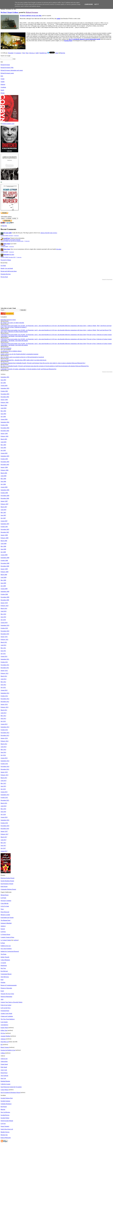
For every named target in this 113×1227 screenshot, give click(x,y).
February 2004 (4, 402)
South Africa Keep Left (7, 1129)
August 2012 (4, 690)
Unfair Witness (4, 1089)
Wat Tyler (3, 968)
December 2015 (5, 800)
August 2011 (4, 656)
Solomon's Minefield (6, 923)
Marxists (3, 1109)
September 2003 (5, 388)
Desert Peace (4, 1072)
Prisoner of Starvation (6, 988)
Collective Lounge (5, 1084)
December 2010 (5, 634)
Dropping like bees (6, 274)
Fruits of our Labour (6, 1005)
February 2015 (4, 775)
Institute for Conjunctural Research (10, 951)
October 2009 (4, 594)
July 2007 (3, 518)
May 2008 (3, 546)
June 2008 (3, 549)
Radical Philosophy (6, 1137)
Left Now (3, 931)
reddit (37, 53)
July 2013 (3, 721)
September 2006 (5, 490)
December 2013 (5, 735)
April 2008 (3, 543)
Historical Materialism (6, 996)
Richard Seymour (32, 12)
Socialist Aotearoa (5, 1101)
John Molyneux (5, 976)
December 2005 (5, 464)
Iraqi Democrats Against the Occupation (11, 1087)
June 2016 (3, 811)
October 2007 (4, 526)
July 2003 (3, 382)
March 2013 (4, 710)
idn (4, 245)
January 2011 (4, 636)
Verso (2, 909)
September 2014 (5, 761)
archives (16, 940)
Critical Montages (5, 960)
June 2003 (3, 380)
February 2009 (4, 571)
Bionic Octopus (5, 1047)
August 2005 (4, 453)
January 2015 (4, 772)
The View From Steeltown (8, 1019)
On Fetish (3, 265)
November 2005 (5, 461)
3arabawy (3, 926)
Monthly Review (5, 1132)
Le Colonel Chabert (6, 940)
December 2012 (5, 701)
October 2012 (4, 696)
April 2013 (3, 713)
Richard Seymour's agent (7, 73)
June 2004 (3, 413)
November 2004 (5, 428)
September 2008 (5, 557)
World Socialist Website (7, 1120)
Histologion (4, 965)
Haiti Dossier (4, 886)
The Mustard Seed (5, 920)
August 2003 (4, 385)
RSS (2, 76)
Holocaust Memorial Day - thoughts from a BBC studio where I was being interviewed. (23, 360)
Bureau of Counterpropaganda (9, 985)
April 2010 (3, 611)
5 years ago (11, 246)
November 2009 (5, 597)
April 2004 (3, 408)
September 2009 (5, 591)
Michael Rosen (5, 895)
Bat (1, 1044)
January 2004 (4, 399)
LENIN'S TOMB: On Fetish (7, 235)
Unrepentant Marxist (6, 974)
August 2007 (4, 521)
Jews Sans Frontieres (6, 948)
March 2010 (4, 608)
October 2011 (4, 662)
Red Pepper (4, 1106)
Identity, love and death (7, 268)
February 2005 (4, 436)
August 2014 (4, 758)
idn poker (58, 249)
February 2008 (4, 538)
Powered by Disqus (6, 260)
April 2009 (3, 577)
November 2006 (5, 495)
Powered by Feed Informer (107, 279)
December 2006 (5, 498)
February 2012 (4, 673)
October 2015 (4, 797)
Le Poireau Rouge (5, 934)
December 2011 (5, 667)
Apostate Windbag (5, 1036)
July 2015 (3, 789)
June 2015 (3, 786)
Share (56, 53)
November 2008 (5, 563)
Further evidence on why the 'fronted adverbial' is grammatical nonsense (19, 354)
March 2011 (4, 642)
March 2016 (4, 803)
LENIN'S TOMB (4, 246)
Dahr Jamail (4, 1067)
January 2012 (4, 670)
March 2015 (4, 777)
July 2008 (3, 552)
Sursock (3, 929)
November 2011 (5, 665)
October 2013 (4, 729)
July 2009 (3, 586)
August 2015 (4, 792)
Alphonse (3, 1039)
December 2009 (5, 600)
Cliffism (3, 1053)
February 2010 (4, 605)
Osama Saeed (4, 1064)
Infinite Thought (5, 957)
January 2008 (4, 535)
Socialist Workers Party (7, 1098)
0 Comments (17, 53)
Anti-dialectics (4, 1024)
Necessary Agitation (6, 900)
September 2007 (5, 523)
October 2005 (4, 459)
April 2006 (3, 476)
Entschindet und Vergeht (7, 917)
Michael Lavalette (5, 914)
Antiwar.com (4, 1058)
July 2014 (3, 755)
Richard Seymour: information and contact (12, 70)
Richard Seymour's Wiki (7, 67)
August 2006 (4, 487)
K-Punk (3, 943)
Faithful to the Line (6, 945)
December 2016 (5, 828)
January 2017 (4, 831)
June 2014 (3, 752)
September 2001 (5, 377)
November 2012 (5, 698)
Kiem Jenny (7, 243)
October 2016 (4, 823)
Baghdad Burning (5, 1081)
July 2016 (3, 814)
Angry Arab (4, 1070)
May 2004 (3, 411)
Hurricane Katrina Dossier (7, 878)
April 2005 (3, 442)
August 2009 (4, 588)
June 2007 (3, 515)
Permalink (10, 53)
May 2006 (3, 478)
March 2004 (4, 405)
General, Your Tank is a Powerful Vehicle (11, 1002)
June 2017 (3, 845)
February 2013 (4, 707)
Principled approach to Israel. (8, 319)
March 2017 (4, 837)
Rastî (2, 979)
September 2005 (5, 456)
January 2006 (4, 467)
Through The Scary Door (7, 993)
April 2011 (3, 645)
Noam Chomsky (5, 1126)
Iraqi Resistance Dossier (7, 883)
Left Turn (3, 1123)
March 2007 (4, 507)
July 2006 (3, 484)
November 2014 (5, 766)
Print (23, 53)
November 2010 (5, 631)
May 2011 (3, 648)
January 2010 (4, 602)
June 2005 (3, 447)
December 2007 (5, 532)
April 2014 (3, 746)
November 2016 (5, 825)
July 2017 (3, 848)
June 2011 (3, 650)
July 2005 (3, 450)
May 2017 (3, 842)
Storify (2, 90)
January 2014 (4, 738)
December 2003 (5, 396)
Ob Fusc (3, 1033)
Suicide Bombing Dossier (7, 881)
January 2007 (4, 501)
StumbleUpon (43, 53)
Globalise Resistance (6, 1103)
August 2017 (4, 851)
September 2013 (5, 727)
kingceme (6, 254)
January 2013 (4, 704)
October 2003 (4, 391)
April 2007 (3, 509)
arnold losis (7, 238)
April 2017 (3, 840)
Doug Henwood (5, 912)
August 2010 (4, 622)
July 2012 (3, 687)
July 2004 (3, 416)
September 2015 (5, 794)
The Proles (3, 954)
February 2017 (4, 834)
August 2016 (4, 817)
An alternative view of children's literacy (11, 351)
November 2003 (5, 394)
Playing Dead (4, 277)
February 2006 (4, 470)
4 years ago (16, 235)
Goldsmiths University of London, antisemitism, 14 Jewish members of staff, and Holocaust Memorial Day (28, 369)
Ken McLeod (4, 971)
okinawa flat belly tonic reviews (48, 232)
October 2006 (4, 492)
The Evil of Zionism (6, 348)
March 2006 (4, 473)
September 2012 (5, 693)
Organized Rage (5, 1010)
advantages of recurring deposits (12, 239)
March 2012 (4, 676)
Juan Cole (3, 1078)
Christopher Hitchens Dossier (8, 889)
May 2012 (3, 682)
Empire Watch (4, 1027)
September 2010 (5, 625)
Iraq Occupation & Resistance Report (10, 1092)
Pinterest (3, 84)
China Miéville (4, 903)
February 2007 (4, 504)
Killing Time (4, 1030)
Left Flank (3, 897)
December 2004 (5, 430)
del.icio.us (32, 53)
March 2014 (4, 744)
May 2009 (3, 580)
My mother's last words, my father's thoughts (12, 322)
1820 (2, 999)
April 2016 (3, 806)
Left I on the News (6, 1008)
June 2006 (3, 481)
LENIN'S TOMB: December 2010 (8, 257)
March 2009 (4, 574)
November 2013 (5, 732)
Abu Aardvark (4, 1075)
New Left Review (5, 1112)
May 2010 (3, 614)
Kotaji (2, 991)
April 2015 (3, 780)
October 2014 (4, 763)
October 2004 (4, 425)
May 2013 (3, 715)
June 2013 (3, 718)
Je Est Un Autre (5, 906)
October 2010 (4, 628)
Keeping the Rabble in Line (8, 1050)
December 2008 (5, 566)
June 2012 (3, 684)
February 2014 (4, 741)
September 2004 (5, 422)
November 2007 (5, 529)
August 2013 (4, 724)
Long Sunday (4, 1022)
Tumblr (2, 81)
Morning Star (4, 1135)
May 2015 (3, 783)
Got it (96, 4)
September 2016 (5, 820)
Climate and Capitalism (7, 1016)
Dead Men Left (5, 1041)
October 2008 (4, 560)
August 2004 (4, 419)
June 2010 (3, 617)
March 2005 (4, 439)
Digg (27, 53)
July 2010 (3, 619)
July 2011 (3, 653)
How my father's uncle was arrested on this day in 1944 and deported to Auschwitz (22, 357)
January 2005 (4, 433)
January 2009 (4, 569)
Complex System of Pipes (7, 937)
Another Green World (6, 1013)
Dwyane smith (8, 232)
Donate (2, 93)
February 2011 (4, 639)
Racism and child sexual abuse (9, 271)
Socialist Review (5, 1115)
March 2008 (4, 540)
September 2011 (5, 659)
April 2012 (3, 679)
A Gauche (3, 962)
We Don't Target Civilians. (10, 12)
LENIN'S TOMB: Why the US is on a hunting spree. (12, 241)
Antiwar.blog (4, 1061)
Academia (3, 87)
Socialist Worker (5, 1118)
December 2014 (5, 769)
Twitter (2, 79)
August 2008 (4, 555)
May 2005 (3, 444)
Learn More (89, 4)
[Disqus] (56, 1163)
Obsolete (3, 982)
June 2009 (3, 583)
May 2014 (3, 749)
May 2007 (3, 512)
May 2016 (3, 809)
